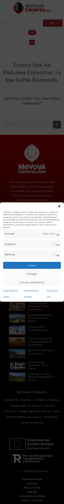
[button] (59, 206)
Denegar (32, 273)
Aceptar (32, 265)
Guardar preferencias (32, 282)
